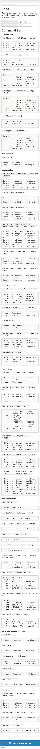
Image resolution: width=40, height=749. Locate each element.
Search (19, 747)
